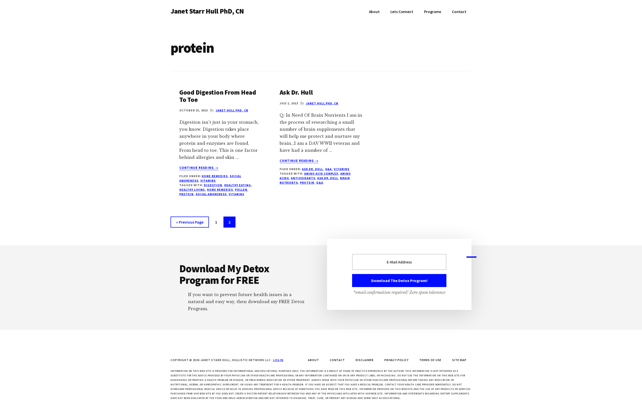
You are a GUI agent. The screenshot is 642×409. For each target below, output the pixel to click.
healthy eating (237, 185)
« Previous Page (189, 223)
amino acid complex (321, 173)
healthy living (192, 189)
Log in (278, 360)
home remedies (220, 189)
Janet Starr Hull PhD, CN (207, 11)
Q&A (328, 169)
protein (186, 194)
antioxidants (303, 178)
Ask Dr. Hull (296, 92)
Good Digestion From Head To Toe (217, 96)
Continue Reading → (198, 168)
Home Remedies (214, 176)
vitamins (208, 180)
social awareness (211, 194)
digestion (213, 185)
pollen (241, 189)
